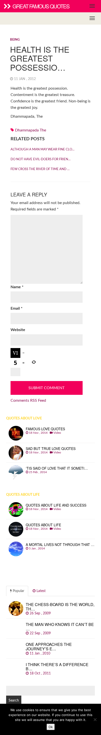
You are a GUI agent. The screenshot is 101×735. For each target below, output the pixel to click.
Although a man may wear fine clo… (43, 149)
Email (17, 308)
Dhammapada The (30, 130)
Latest (41, 591)
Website (18, 330)
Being (15, 39)
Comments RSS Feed (28, 400)
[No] (94, 719)
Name (17, 287)
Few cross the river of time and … (40, 169)
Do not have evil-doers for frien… (41, 159)
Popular (18, 591)
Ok (51, 727)
